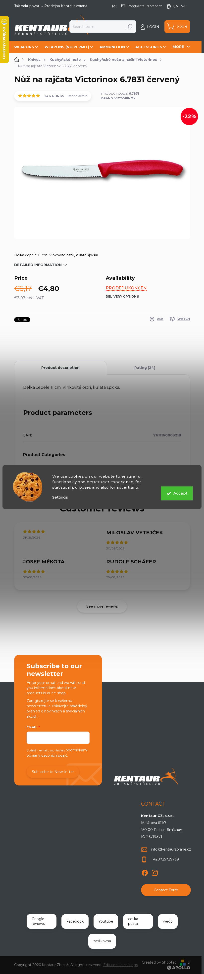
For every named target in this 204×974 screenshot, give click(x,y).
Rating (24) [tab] (144, 367)
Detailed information (38, 265)
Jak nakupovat (26, 6)
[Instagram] (154, 872)
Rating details (77, 96)
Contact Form (166, 890)
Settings (60, 497)
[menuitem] (27, 47)
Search (130, 26)
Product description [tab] (60, 367)
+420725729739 (165, 859)
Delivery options (122, 296)
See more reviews (102, 606)
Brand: (118, 98)
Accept (180, 493)
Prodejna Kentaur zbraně (65, 6)
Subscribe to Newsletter (53, 772)
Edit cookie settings (120, 965)
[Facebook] (145, 872)
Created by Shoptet (159, 962)
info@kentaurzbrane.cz (171, 849)
